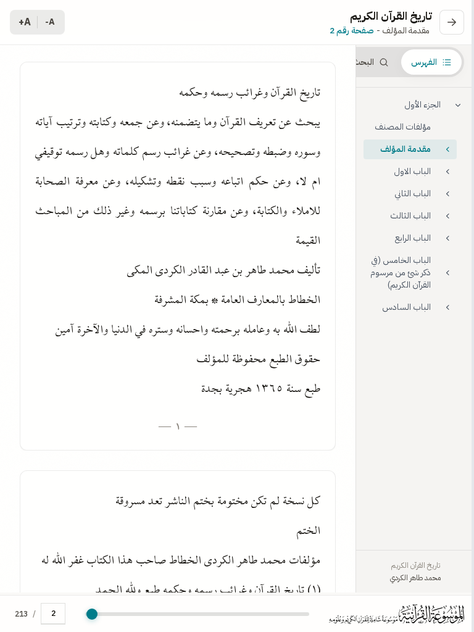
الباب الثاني (412, 193)
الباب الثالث (410, 215)
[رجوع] (451, 22)
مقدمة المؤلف (405, 149)
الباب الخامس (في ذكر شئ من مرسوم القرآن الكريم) (400, 272)
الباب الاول (412, 171)
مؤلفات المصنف (403, 126)
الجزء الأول (422, 104)
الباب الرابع (413, 237)
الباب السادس (406, 307)
